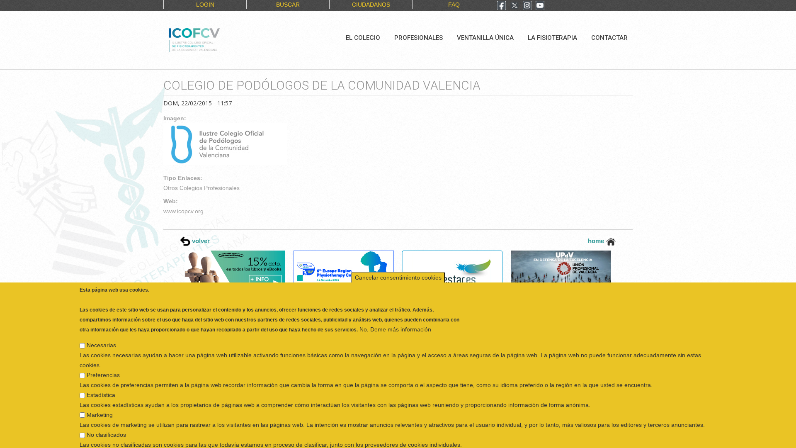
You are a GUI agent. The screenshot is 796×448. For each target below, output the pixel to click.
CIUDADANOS (371, 4)
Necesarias (101, 334)
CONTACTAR (609, 37)
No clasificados (106, 423)
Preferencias (103, 363)
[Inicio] (222, 39)
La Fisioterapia (552, 37)
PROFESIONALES (418, 37)
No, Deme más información (395, 318)
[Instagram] (527, 6)
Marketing (100, 403)
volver (200, 240)
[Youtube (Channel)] (540, 6)
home (597, 240)
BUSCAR (288, 4)
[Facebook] (501, 6)
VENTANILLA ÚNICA (485, 37)
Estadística (101, 383)
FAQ (454, 4)
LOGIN (205, 4)
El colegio (363, 37)
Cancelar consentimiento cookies (398, 266)
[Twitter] (514, 6)
